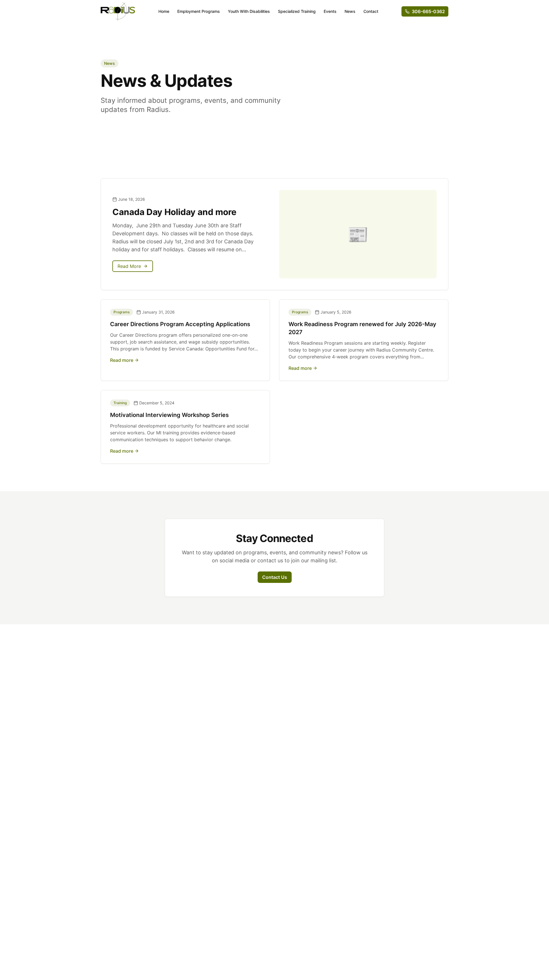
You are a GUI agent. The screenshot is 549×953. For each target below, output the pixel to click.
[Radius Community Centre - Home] (118, 11)
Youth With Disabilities (249, 11)
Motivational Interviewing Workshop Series (169, 415)
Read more (121, 360)
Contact (370, 11)
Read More (129, 266)
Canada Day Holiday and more (174, 212)
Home (163, 11)
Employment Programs (198, 11)
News (350, 11)
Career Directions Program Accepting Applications (180, 324)
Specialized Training (297, 11)
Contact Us (274, 577)
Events (330, 11)
